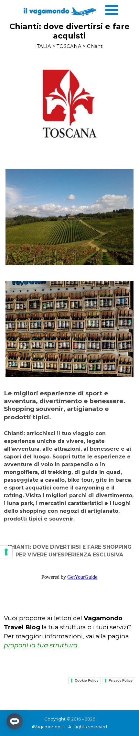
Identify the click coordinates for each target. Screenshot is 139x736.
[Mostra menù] (112, 10)
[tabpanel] (69, 456)
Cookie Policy (86, 680)
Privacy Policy (121, 680)
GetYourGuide (82, 577)
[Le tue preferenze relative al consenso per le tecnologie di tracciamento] (6, 552)
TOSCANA (69, 46)
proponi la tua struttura (41, 645)
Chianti (95, 46)
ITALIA (43, 46)
